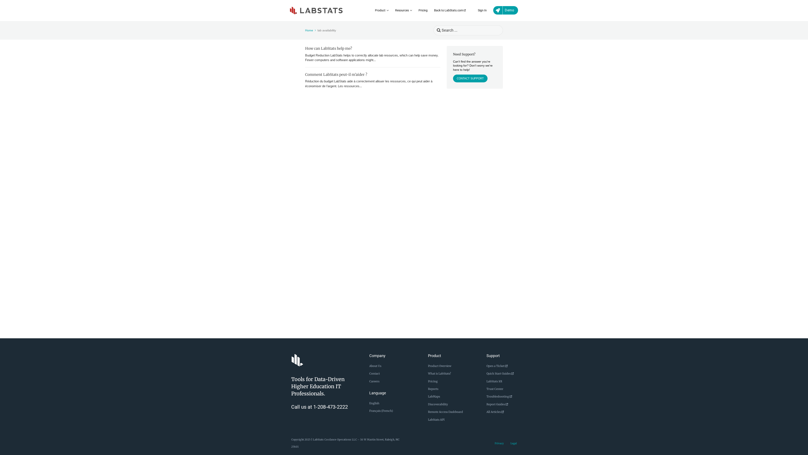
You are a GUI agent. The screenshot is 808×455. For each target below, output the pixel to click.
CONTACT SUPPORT (470, 78)
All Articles (493, 412)
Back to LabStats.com (449, 10)
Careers (374, 381)
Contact (374, 373)
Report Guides (496, 404)
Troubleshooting (498, 396)
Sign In (482, 10)
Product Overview (439, 366)
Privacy (499, 443)
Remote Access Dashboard (445, 412)
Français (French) (381, 411)
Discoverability (438, 404)
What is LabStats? (439, 373)
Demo (509, 10)
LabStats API (436, 420)
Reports (433, 389)
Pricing (423, 10)
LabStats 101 (494, 381)
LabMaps (434, 396)
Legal (513, 443)
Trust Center (494, 389)
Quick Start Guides (498, 373)
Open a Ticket (495, 366)
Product (380, 10)
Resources (402, 10)
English (374, 403)
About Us (375, 366)
